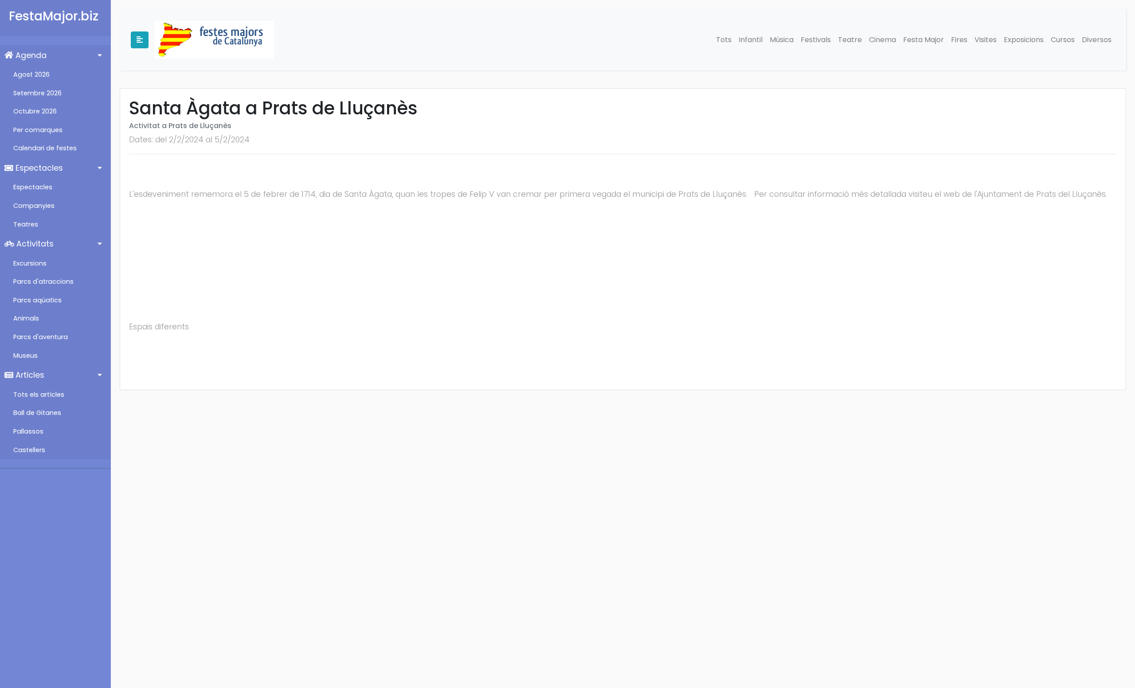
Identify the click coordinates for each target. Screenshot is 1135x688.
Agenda (30, 55)
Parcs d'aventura (40, 336)
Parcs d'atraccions (43, 281)
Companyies (34, 205)
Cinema (882, 40)
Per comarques (38, 129)
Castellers (29, 450)
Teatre (850, 40)
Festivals (816, 40)
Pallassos (28, 431)
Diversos (1097, 40)
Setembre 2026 (37, 93)
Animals (26, 318)
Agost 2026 (31, 74)
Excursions (30, 263)
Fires (959, 40)
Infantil (751, 40)
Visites (986, 40)
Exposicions (1024, 40)
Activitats (34, 243)
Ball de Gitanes (37, 412)
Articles (28, 375)
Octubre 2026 (35, 111)
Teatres (25, 224)
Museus (25, 355)
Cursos (1063, 40)
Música (782, 40)
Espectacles (38, 168)
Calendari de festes (45, 148)
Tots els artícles (38, 394)
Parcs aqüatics (37, 300)
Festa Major (923, 40)
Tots (724, 40)
